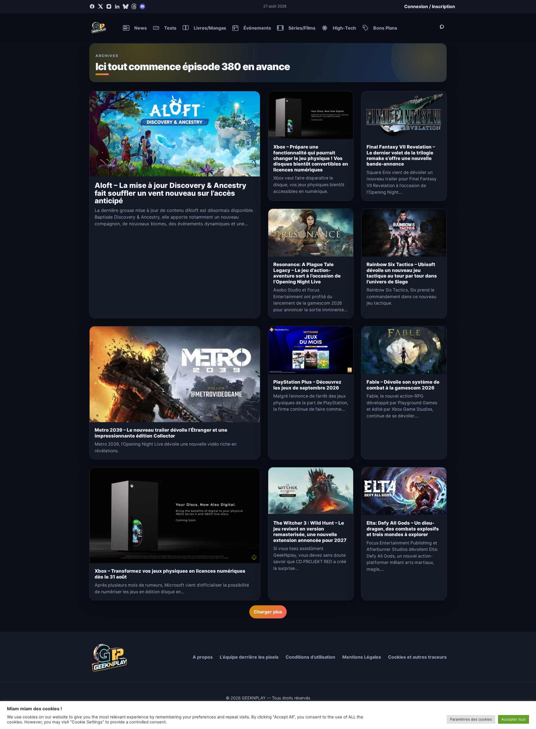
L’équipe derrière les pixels (249, 657)
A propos (203, 657)
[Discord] (142, 6)
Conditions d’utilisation (310, 657)
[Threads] (134, 6)
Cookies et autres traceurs (417, 657)
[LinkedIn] (117, 6)
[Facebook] (92, 6)
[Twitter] (100, 6)
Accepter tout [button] (513, 719)
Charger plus (268, 612)
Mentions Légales (361, 657)
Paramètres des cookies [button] (471, 719)
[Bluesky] (125, 6)
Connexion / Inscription (429, 6)
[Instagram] (109, 6)
